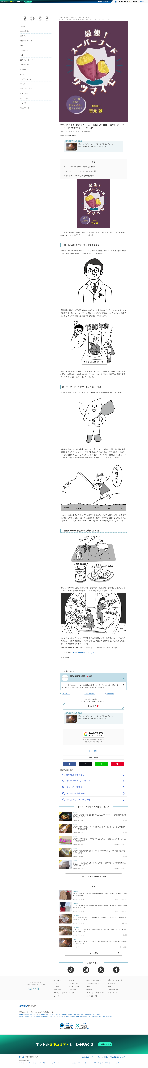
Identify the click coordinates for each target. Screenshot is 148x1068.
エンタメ (23, 84)
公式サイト (66, 694)
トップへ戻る (92, 751)
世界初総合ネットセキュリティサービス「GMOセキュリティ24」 (36, 1014)
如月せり (124, 923)
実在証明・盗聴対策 (24, 1016)
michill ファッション (121, 899)
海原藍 (125, 820)
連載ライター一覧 (26, 41)
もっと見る (93, 953)
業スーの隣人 (123, 947)
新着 (21, 45)
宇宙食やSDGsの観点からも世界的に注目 (80, 176)
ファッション (24, 65)
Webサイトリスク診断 (74, 1014)
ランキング (24, 50)
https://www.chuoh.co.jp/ (83, 652)
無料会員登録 (24, 31)
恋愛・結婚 (24, 93)
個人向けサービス (109, 1063)
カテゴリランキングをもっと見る (93, 876)
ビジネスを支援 (51, 1063)
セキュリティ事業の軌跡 (105, 1016)
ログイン (23, 36)
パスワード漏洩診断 (60, 1014)
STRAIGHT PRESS (70, 135)
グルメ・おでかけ (26, 89)
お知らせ (23, 26)
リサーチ (80, 1063)
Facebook (110, 694)
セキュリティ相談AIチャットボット (90, 1014)
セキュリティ (60, 1063)
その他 (117, 1063)
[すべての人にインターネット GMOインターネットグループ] (133, 1)
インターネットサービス (25, 1063)
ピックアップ (24, 108)
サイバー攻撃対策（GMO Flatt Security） (77, 1016)
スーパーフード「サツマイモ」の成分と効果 (81, 171)
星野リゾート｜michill (27, 60)
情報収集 (86, 1063)
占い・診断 (24, 98)
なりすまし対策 (93, 1016)
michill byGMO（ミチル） (67, 17)
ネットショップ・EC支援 (39, 1063)
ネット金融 (93, 1063)
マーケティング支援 (71, 1063)
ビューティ (24, 69)
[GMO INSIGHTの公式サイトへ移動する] (28, 1005)
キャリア (23, 103)
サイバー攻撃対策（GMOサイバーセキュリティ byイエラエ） (47, 1016)
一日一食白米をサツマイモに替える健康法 (80, 167)
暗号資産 (100, 1063)
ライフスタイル (25, 79)
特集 (21, 55)
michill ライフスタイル (120, 844)
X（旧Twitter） (90, 694)
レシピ (22, 74)
